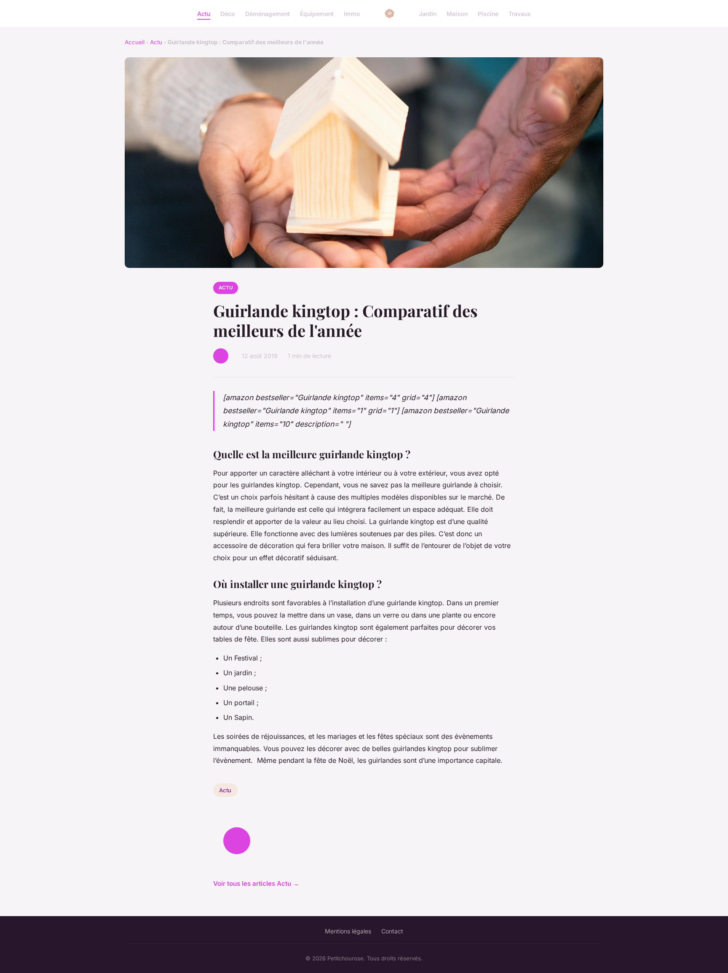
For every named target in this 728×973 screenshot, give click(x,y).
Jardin (427, 13)
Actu (203, 13)
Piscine (488, 13)
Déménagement (267, 13)
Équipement (317, 13)
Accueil (135, 42)
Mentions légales (348, 931)
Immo (352, 13)
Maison (457, 13)
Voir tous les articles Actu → (256, 883)
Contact (392, 931)
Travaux (520, 13)
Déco (227, 13)
